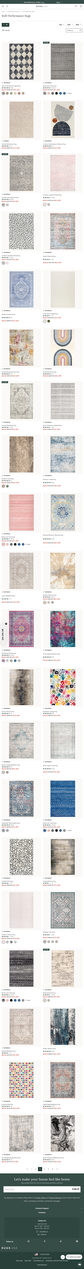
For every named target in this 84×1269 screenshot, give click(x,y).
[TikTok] (61, 1241)
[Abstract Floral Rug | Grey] (21, 454)
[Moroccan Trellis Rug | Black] (21, 968)
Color (69, 24)
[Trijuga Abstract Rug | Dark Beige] (63, 857)
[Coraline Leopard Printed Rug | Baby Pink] (63, 173)
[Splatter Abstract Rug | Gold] (63, 571)
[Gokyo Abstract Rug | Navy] (21, 687)
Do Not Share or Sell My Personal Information (57, 1260)
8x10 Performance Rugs (28, 11)
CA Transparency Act (38, 1260)
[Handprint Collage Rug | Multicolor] (63, 687)
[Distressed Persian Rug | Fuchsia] (21, 629)
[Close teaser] (6, 624)
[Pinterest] (77, 1241)
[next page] (57, 1169)
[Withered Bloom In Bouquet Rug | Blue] (63, 512)
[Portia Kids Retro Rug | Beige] (63, 347)
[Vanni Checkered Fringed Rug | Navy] (21, 61)
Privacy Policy (27, 1260)
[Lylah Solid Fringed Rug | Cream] (63, 289)
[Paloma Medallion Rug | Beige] (21, 1027)
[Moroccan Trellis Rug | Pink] (21, 512)
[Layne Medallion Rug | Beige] (21, 571)
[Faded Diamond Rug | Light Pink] (63, 231)
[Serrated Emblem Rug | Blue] (21, 289)
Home (3, 11)
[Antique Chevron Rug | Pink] (21, 910)
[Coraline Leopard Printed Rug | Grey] (21, 231)
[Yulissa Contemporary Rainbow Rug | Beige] (63, 120)
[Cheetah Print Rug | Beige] (21, 857)
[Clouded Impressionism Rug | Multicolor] (21, 347)
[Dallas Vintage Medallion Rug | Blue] (21, 740)
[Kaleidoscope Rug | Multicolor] (21, 1080)
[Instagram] (28, 1241)
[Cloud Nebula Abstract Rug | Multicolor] (63, 629)
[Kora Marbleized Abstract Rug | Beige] (21, 1133)
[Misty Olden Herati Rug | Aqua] (63, 740)
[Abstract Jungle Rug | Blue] (63, 454)
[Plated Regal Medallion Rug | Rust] (63, 1080)
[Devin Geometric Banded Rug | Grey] (63, 401)
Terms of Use (19, 1260)
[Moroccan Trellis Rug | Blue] (63, 799)
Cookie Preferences (42, 1264)
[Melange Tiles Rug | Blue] (63, 910)
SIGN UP (75, 1189)
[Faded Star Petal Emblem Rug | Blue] (21, 799)
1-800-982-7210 (42, 1224)
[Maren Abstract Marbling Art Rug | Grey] (63, 1133)
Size (60, 24)
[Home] (41, 6)
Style (77, 24)
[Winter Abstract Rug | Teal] (63, 1027)
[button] (6, 25)
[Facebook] (45, 1241)
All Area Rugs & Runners (14, 11)
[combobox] (74, 30)
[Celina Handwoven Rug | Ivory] (21, 120)
